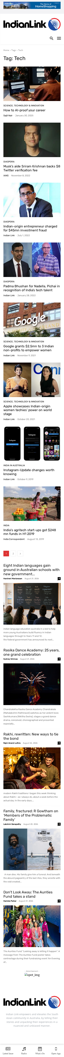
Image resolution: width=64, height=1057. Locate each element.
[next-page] (20, 553)
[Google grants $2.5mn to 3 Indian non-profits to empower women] (32, 320)
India (6, 525)
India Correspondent (14, 539)
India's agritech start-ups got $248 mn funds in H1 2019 (29, 532)
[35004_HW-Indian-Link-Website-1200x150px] (32, 5)
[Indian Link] (32, 24)
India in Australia (14, 465)
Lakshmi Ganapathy (12, 824)
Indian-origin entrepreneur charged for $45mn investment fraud (30, 228)
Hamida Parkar (9, 901)
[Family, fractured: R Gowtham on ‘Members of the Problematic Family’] (32, 849)
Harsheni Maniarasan (12, 578)
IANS (6, 175)
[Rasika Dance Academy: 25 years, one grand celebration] (32, 684)
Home (6, 50)
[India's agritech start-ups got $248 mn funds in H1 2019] (32, 503)
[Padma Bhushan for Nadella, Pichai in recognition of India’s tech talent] (32, 260)
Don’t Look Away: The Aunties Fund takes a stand (28, 894)
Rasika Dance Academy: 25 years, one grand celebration (31, 652)
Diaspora (9, 162)
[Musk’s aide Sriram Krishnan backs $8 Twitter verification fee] (32, 140)
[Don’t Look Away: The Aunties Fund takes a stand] (32, 926)
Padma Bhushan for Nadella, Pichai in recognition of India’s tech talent (31, 288)
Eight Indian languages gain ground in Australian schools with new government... (31, 569)
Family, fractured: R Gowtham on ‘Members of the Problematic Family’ (30, 815)
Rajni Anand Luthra (11, 743)
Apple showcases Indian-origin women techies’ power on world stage (27, 410)
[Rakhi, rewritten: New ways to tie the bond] (32, 768)
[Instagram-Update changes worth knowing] (32, 443)
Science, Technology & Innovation (23, 105)
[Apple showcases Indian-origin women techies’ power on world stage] (32, 380)
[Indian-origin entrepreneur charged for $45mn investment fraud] (32, 200)
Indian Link (9, 235)
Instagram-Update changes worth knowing (28, 472)
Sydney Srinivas (10, 659)
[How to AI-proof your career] (32, 84)
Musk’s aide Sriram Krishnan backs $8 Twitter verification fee (31, 168)
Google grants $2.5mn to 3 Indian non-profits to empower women (28, 348)
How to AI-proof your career (24, 110)
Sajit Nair (7, 115)
